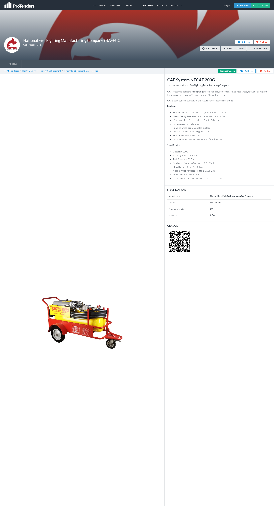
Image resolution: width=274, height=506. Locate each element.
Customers (115, 5)
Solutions (97, 5)
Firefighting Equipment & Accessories (81, 71)
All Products (13, 71)
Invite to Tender (235, 48)
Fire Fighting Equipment (50, 71)
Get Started (242, 5)
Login (227, 5)
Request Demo (260, 5)
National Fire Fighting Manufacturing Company (204, 85)
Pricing (130, 5)
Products (176, 5)
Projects (162, 5)
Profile (13, 64)
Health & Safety (29, 71)
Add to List (211, 48)
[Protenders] (19, 4)
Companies (147, 5)
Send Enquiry (260, 48)
